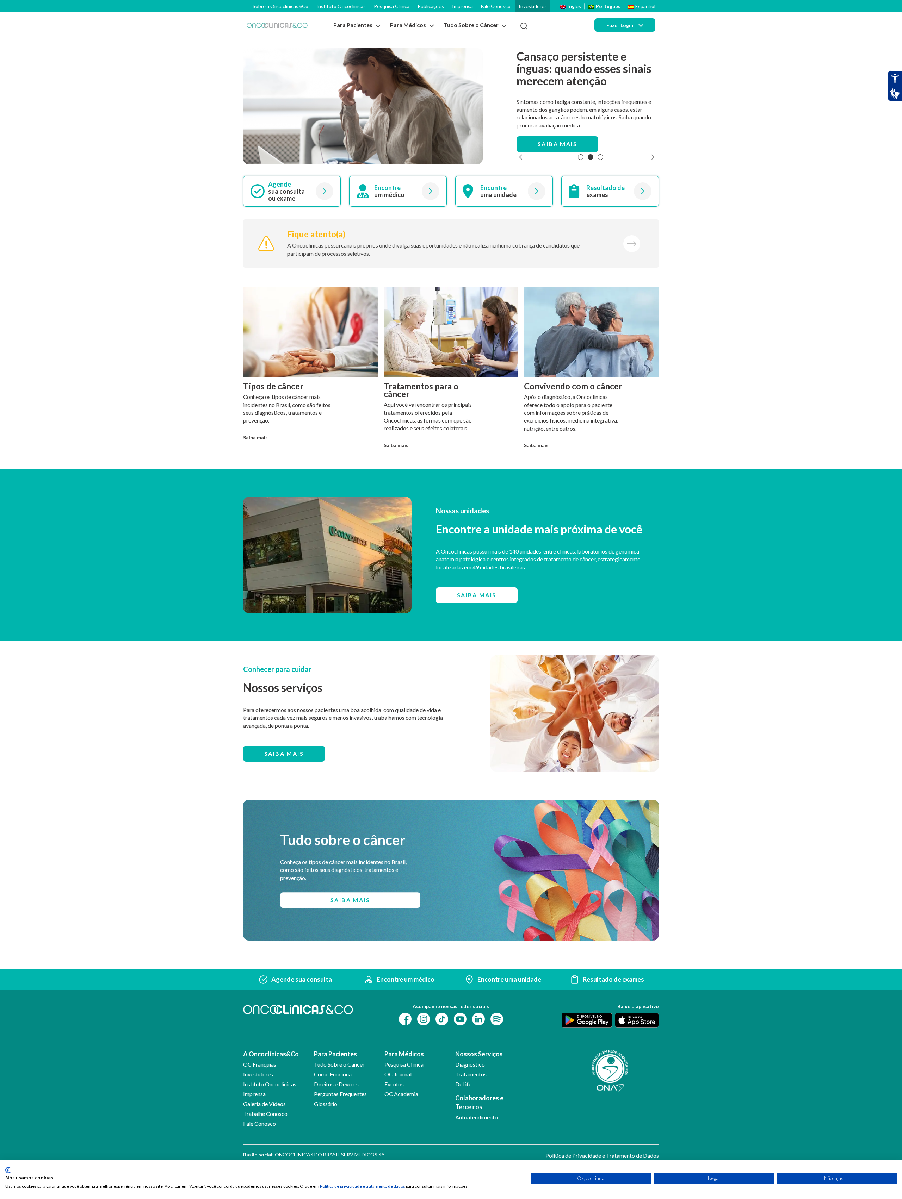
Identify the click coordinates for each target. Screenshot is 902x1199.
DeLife (463, 1084)
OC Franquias (259, 1064)
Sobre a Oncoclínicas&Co (280, 6)
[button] (580, 157)
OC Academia (401, 1094)
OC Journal (398, 1074)
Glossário (325, 1103)
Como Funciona (333, 1074)
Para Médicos (404, 1054)
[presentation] (525, 157)
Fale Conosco (496, 6)
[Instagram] (423, 1018)
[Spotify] (496, 1018)
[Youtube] (460, 1018)
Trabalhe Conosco (265, 1113)
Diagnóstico (470, 1064)
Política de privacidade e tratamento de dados (362, 1186)
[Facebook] (405, 1018)
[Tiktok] (441, 1018)
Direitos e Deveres (336, 1084)
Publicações (431, 6)
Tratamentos (471, 1074)
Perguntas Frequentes (340, 1094)
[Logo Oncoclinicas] (277, 25)
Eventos (394, 1084)
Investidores (533, 6)
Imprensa (462, 6)
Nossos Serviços (479, 1054)
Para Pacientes (335, 1054)
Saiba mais (557, 143)
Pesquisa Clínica (391, 6)
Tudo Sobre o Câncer (339, 1064)
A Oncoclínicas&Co (271, 1054)
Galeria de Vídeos (264, 1103)
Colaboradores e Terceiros (479, 1102)
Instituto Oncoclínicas (341, 6)
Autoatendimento (476, 1117)
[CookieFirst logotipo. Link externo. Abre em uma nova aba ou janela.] (8, 1170)
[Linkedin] (478, 1018)
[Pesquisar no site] (524, 26)
